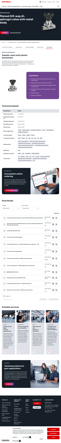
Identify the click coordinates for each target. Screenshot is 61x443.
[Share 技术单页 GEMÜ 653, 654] (53, 272)
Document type (24, 205)
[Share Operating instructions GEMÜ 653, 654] (53, 278)
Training (16, 406)
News (27, 407)
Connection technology (5, 410)
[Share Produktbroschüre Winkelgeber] (53, 237)
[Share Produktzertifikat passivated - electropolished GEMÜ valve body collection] (53, 218)
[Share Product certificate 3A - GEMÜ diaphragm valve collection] (53, 265)
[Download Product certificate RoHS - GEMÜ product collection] (56, 258)
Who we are (27, 404)
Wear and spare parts (5, 414)
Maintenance (17, 412)
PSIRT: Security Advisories (17, 423)
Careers (27, 412)
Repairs (16, 418)
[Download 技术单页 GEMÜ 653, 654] (56, 272)
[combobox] (11, 208)
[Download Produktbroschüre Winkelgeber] (56, 237)
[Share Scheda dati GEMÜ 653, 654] (53, 231)
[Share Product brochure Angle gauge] (53, 251)
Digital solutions (6, 421)
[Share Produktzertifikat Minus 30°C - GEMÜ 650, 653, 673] (53, 283)
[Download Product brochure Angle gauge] (56, 251)
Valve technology (6, 402)
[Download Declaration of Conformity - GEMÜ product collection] (56, 290)
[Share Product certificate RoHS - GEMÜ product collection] (53, 258)
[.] (4, 352)
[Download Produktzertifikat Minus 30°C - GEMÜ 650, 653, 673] (56, 283)
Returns (16, 420)
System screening (16, 415)
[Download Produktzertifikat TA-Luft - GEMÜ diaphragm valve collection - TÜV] (56, 244)
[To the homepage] (6, 1)
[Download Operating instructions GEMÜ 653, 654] (56, 278)
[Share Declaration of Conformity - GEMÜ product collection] (53, 290)
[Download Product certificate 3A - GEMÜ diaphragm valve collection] (56, 265)
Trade (27, 410)
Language (4, 205)
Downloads (16, 404)
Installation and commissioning (17, 409)
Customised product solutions (6, 418)
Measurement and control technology (6, 406)
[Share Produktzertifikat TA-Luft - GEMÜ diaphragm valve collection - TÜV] (53, 244)
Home (3, 42)
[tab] (7, 47)
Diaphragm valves (13, 42)
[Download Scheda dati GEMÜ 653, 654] (56, 231)
